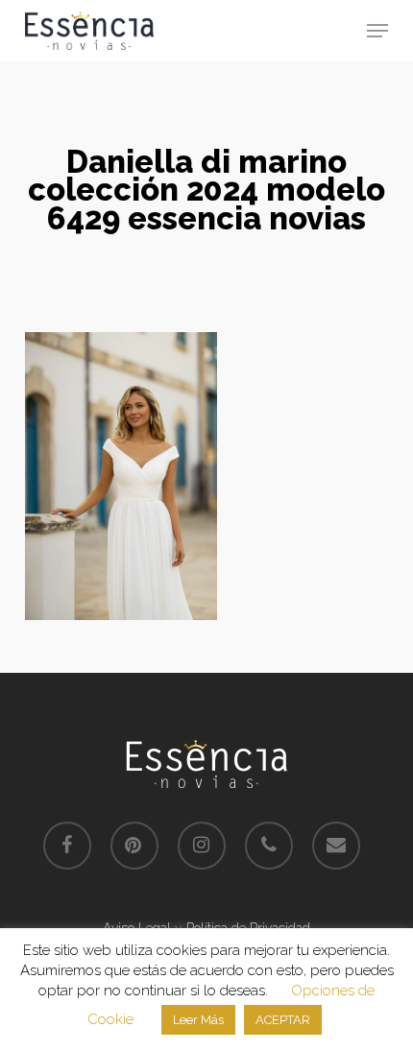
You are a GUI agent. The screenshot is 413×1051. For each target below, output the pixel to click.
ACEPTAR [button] (282, 1020)
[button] (377, 30)
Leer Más (198, 1020)
